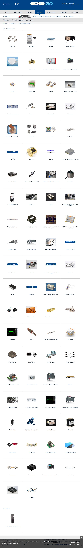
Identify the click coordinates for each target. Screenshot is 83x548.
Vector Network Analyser (25, 23)
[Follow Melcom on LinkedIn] (15, 3)
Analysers (13, 23)
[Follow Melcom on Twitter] (18, 3)
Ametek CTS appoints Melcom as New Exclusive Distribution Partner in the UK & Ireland (53, 16)
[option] (45, 16)
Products (5, 23)
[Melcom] (41, 4)
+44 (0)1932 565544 (68, 3)
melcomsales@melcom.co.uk (71, 4)
